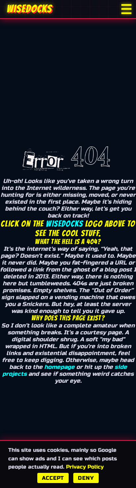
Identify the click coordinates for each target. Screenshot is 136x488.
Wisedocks (64, 223)
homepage (59, 367)
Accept (53, 478)
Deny (86, 478)
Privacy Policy (85, 467)
